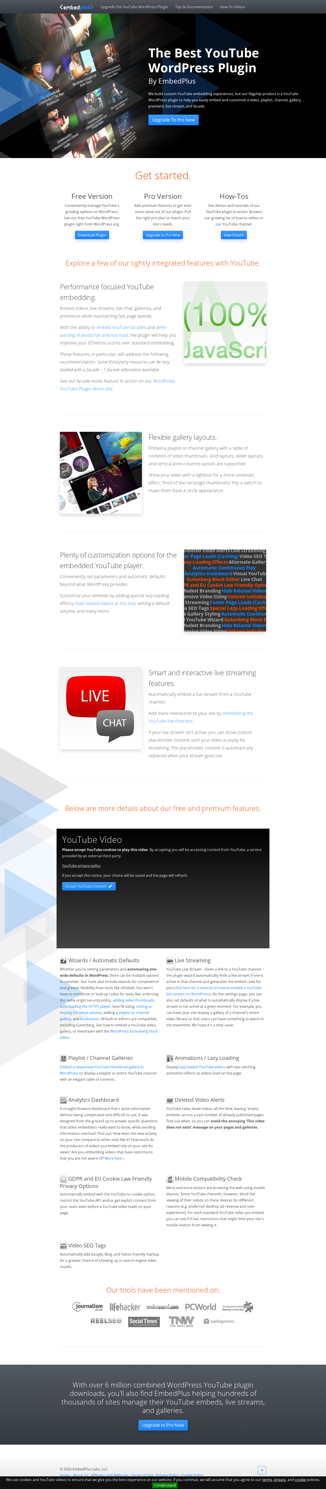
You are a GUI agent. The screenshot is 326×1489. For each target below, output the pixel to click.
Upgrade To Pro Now (173, 120)
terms (267, 1479)
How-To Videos (232, 6)
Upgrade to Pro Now (163, 1425)
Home (65, 1475)
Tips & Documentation (194, 6)
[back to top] (262, 1470)
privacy (280, 1479)
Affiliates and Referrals (110, 1475)
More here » (115, 1158)
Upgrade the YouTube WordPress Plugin (134, 6)
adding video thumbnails (133, 1000)
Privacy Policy (167, 1475)
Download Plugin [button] (92, 235)
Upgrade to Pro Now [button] (163, 235)
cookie (300, 1479)
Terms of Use (142, 1475)
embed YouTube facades (121, 327)
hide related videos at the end (105, 603)
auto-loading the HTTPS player (85, 1006)
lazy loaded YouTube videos (202, 1066)
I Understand (165, 1485)
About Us (80, 1475)
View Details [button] (234, 235)
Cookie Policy (192, 1475)
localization (89, 1018)
